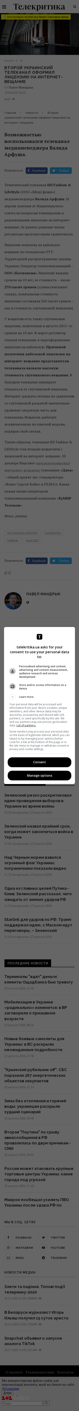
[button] (39, 697)
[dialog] (39, 705)
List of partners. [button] (26, 725)
